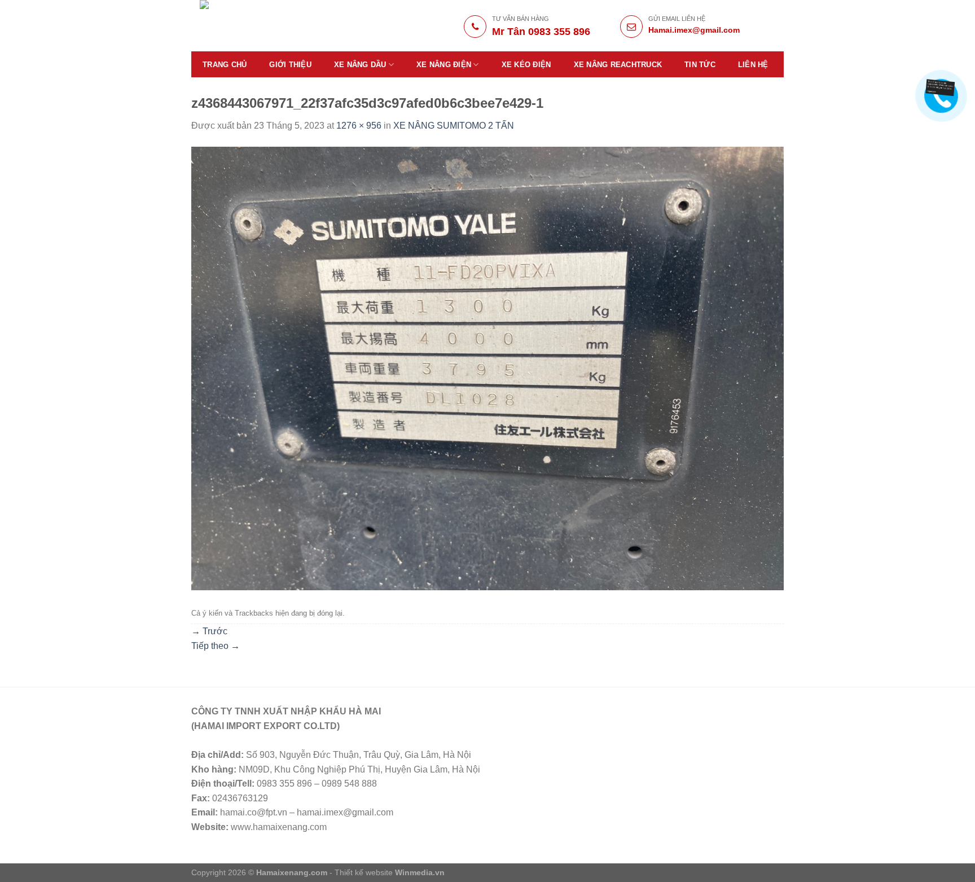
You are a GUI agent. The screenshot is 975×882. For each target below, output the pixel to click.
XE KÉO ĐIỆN (526, 64)
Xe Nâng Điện (443, 64)
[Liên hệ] (941, 87)
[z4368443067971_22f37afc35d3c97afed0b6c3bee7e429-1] (487, 367)
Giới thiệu (290, 64)
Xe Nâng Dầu (360, 64)
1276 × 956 (358, 125)
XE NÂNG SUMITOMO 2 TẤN (453, 125)
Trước (209, 631)
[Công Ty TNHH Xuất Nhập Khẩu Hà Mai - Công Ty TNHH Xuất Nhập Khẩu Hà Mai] (279, 25)
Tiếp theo (215, 646)
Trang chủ (225, 64)
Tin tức (699, 64)
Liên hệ (753, 64)
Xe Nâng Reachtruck (618, 64)
